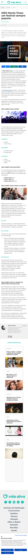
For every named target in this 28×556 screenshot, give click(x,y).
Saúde (14, 530)
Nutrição (14, 525)
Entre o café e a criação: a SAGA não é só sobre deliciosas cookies (14, 353)
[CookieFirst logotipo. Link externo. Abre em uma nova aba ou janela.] (1, 536)
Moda (8, 371)
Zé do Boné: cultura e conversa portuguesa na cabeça (13, 444)
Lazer (14, 7)
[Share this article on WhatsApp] (14, 66)
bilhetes (10, 171)
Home (2, 7)
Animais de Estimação (14, 508)
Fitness (14, 516)
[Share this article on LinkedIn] (22, 66)
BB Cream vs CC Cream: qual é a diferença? (12, 376)
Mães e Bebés (14, 522)
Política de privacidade (21, 535)
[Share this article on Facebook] (5, 66)
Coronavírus (14, 511)
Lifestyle (8, 7)
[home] (14, 2)
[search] (25, 2)
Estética (14, 513)
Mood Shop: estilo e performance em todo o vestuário (14, 422)
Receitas (14, 528)
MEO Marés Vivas (7, 90)
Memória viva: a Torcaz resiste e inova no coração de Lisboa (14, 399)
